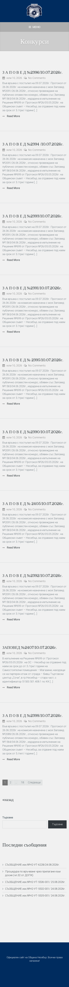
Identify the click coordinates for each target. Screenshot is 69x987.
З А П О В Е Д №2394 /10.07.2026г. (32, 144)
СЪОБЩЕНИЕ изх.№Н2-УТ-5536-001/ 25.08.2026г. (35, 882)
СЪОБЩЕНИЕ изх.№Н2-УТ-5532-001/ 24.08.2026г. (35, 888)
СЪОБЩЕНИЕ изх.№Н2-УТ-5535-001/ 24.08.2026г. (35, 895)
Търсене (7, 817)
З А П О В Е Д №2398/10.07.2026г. (32, 715)
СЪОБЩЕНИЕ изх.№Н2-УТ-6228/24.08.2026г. (32, 864)
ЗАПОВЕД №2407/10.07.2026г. (29, 647)
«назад (7, 799)
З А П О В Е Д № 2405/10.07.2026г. (33, 503)
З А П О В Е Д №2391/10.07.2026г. (32, 288)
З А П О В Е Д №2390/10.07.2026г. (32, 432)
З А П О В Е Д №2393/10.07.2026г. (32, 216)
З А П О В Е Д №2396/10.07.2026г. (32, 72)
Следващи (34, 782)
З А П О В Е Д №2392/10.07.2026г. (32, 575)
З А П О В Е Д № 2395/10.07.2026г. (32, 360)
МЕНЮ (36, 27)
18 (22, 782)
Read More (13, 116)
